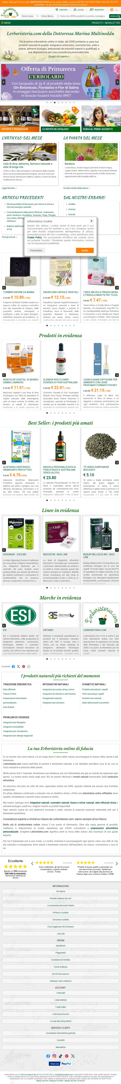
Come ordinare (60, 967)
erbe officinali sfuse (105, 802)
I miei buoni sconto (60, 1014)
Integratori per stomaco (53, 703)
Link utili (60, 934)
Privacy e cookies (60, 912)
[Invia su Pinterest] (23, 666)
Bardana (70, 163)
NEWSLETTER (112, 22)
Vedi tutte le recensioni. (15, 873)
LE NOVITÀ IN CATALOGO (55, 129)
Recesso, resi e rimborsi (60, 981)
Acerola (71, 214)
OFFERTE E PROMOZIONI (14, 129)
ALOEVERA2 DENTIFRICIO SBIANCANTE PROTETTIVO (17, 468)
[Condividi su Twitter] (18, 666)
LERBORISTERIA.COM (94, 630)
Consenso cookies (60, 919)
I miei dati (60, 993)
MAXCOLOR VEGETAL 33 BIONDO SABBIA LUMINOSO (20, 381)
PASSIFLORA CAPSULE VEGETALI (60, 292)
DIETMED (48, 630)
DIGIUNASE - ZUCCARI (14, 554)
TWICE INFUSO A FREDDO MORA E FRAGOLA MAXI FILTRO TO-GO (100, 293)
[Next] (117, 82)
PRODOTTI (97, 22)
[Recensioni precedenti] (32, 863)
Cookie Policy (34, 237)
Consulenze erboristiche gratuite (60, 1033)
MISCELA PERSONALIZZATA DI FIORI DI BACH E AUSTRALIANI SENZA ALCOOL (59, 470)
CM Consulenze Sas (28, 1075)
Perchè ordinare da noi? (60, 898)
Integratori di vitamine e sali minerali (59, 694)
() (116, 10)
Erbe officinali (9, 689)
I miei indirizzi (61, 1000)
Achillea (71, 204)
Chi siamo (60, 891)
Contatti (60, 1040)
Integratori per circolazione (15, 731)
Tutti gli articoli (9, 237)
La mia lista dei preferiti (60, 1021)
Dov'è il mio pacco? (60, 974)
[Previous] (3, 82)
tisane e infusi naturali (82, 802)
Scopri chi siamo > (58, 56)
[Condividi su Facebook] (13, 666)
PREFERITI (63, 10)
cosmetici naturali (59, 802)
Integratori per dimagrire (14, 722)
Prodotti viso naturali (91, 698)
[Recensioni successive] (117, 863)
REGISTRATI (99, 10)
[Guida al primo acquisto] (101, 116)
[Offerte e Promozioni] (20, 116)
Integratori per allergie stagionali (18, 735)
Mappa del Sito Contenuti (75, 1081)
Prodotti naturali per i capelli (95, 689)
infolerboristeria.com (64, 1075)
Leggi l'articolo (9, 188)
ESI (4, 630)
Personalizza (36, 250)
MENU (7, 22)
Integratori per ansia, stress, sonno (58, 689)
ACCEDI (80, 10)
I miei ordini (60, 1007)
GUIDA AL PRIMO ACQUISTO (98, 129)
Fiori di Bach (8, 707)
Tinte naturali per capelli (93, 694)
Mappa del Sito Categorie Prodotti (49, 1081)
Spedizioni (60, 945)
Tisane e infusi (9, 694)
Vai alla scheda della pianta (76, 188)
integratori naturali (39, 802)
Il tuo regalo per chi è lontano (61, 927)
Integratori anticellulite (13, 727)
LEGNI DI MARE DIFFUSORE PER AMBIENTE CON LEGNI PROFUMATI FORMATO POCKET (100, 382)
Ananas (71, 209)
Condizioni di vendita (60, 960)
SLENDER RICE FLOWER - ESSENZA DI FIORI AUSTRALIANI (60, 381)
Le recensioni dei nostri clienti (60, 905)
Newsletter (61, 1047)
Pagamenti (61, 953)
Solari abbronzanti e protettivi (95, 703)
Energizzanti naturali (52, 698)
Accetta (84, 250)
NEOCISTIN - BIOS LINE (55, 554)
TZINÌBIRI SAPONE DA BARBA (18, 292)
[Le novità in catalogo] (60, 116)
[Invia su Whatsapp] (28, 666)
